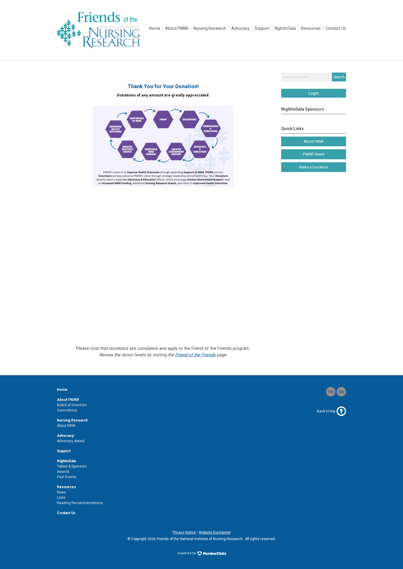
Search (339, 77)
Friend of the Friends (195, 355)
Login (314, 93)
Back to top (326, 411)
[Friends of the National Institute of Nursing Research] (98, 46)
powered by (187, 553)
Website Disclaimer (215, 532)
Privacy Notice (184, 532)
